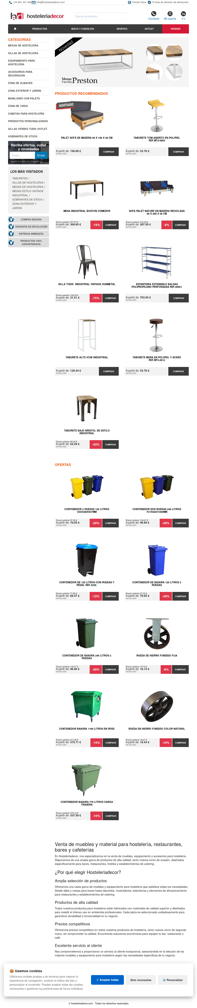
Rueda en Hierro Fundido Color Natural (157, 728)
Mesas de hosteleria (23, 45)
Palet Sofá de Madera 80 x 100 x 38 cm (86, 137)
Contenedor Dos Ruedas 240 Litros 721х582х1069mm (157, 511)
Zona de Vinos (18, 106)
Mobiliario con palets (24, 98)
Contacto (153, 18)
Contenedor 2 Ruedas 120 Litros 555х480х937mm (86, 511)
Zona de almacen (20, 83)
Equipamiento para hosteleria (21, 62)
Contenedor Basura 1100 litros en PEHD (86, 728)
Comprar (108, 151)
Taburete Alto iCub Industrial (87, 357)
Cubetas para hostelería (26, 113)
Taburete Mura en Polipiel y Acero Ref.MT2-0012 (157, 359)
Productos (39, 29)
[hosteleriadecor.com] (38, 13)
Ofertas (122, 29)
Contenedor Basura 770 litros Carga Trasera (87, 803)
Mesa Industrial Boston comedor (86, 211)
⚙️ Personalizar (173, 980)
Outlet (149, 29)
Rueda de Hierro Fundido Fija (156, 655)
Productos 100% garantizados (31, 242)
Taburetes (20, 178)
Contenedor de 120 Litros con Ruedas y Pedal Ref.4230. (86, 584)
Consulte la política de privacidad (24, 161)
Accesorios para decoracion (20, 73)
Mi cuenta (170, 18)
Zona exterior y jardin (24, 90)
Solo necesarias (140, 980)
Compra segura (31, 219)
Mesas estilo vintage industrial (27, 193)
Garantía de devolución (31, 226)
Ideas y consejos (82, 29)
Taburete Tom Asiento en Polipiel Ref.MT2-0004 (157, 139)
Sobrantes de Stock (22, 136)
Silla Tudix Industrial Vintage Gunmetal (86, 284)
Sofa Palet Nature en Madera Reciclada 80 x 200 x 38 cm (157, 212)
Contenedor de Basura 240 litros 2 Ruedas (86, 657)
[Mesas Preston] (122, 62)
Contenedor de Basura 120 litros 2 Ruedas (156, 584)
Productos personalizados (28, 121)
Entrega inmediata (31, 233)
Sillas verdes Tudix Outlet (27, 129)
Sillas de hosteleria (23, 53)
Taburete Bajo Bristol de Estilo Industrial (87, 432)
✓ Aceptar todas (107, 980)
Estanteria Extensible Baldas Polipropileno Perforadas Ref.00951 (157, 286)
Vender (175, 29)
